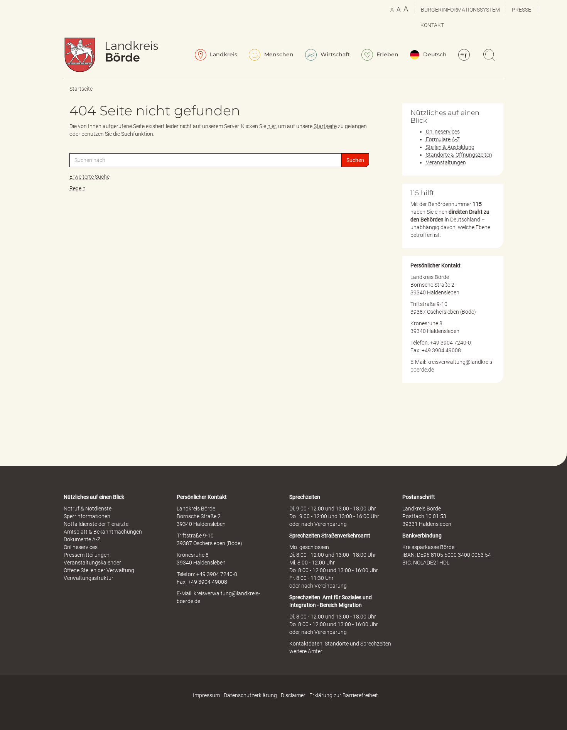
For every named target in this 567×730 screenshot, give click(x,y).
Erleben (386, 54)
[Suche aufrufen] (490, 55)
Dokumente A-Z (82, 539)
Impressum (206, 695)
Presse (521, 10)
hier (271, 126)
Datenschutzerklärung (250, 695)
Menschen (278, 54)
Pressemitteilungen (87, 555)
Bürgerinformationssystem (460, 10)
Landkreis (222, 54)
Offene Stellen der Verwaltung (99, 570)
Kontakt (432, 25)
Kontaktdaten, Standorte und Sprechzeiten (340, 643)
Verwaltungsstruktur (88, 578)
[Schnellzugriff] (465, 55)
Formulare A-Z (443, 139)
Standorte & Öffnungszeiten (459, 155)
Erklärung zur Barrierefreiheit (343, 695)
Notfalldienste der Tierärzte (96, 524)
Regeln (77, 188)
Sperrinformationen (87, 516)
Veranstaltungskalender (92, 562)
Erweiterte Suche (89, 177)
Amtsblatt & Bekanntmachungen (103, 532)
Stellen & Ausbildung (450, 147)
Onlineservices (443, 131)
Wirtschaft (334, 54)
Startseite (81, 89)
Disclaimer (293, 695)
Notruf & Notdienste (87, 508)
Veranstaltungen (446, 162)
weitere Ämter (305, 651)
